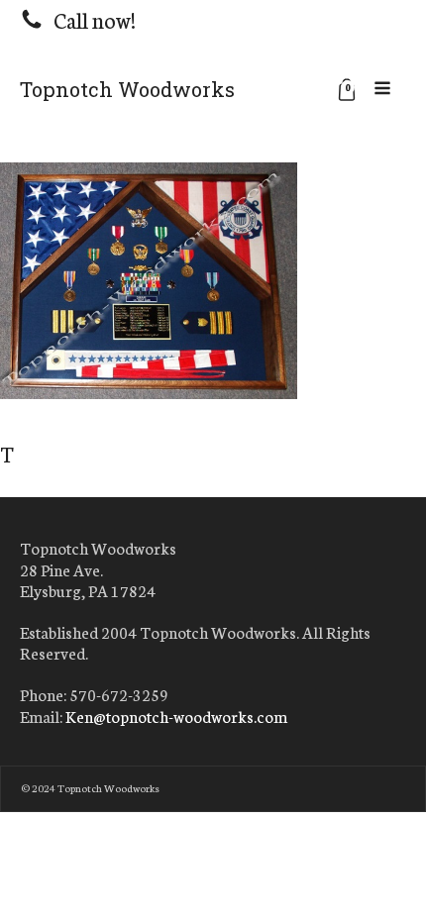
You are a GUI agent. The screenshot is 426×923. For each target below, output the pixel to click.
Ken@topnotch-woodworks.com (176, 716)
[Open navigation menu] (382, 89)
